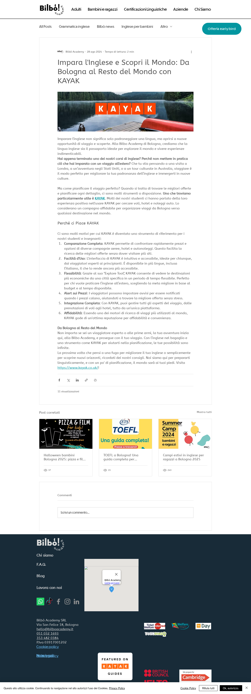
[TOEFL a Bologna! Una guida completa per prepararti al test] (125, 434)
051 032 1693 (48, 633)
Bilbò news (105, 26)
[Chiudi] (246, 688)
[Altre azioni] (191, 51)
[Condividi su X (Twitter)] (68, 380)
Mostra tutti (204, 412)
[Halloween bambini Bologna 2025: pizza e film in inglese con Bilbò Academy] (65, 434)
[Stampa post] (95, 380)
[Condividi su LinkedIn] (77, 380)
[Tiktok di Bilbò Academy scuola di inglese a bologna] (49, 601)
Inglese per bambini (137, 26)
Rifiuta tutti (208, 688)
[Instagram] (67, 601)
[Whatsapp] (40, 601)
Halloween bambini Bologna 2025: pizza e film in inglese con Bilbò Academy (65, 457)
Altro (164, 26)
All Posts (45, 26)
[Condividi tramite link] (86, 380)
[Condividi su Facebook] (59, 380)
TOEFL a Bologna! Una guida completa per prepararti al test (120, 457)
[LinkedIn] (76, 601)
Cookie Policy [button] (188, 688)
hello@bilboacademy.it (55, 629)
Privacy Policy (117, 688)
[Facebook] (58, 601)
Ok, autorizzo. (231, 688)
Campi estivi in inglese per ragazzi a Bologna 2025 (183, 457)
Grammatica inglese (74, 26)
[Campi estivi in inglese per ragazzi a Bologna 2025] (185, 434)
